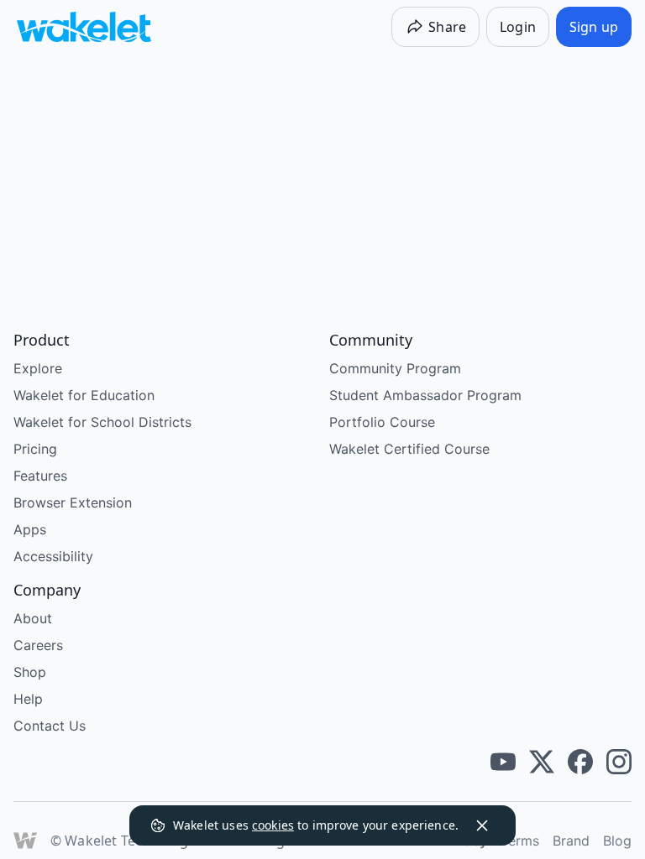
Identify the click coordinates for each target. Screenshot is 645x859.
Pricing (35, 448)
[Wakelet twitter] (541, 761)
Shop (29, 672)
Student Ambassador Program (425, 395)
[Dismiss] (482, 825)
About (32, 618)
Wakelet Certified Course (409, 448)
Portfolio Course (382, 422)
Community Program (395, 368)
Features (40, 475)
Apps (29, 529)
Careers (38, 645)
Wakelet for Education (84, 395)
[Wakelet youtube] (503, 761)
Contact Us (49, 725)
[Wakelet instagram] (619, 761)
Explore (37, 368)
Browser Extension (72, 502)
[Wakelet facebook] (580, 761)
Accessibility (53, 556)
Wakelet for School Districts (102, 422)
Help (28, 698)
